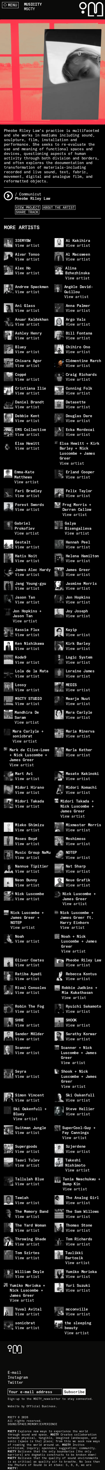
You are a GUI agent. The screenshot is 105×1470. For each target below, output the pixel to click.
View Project (27, 207)
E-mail (14, 1372)
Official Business (41, 1406)
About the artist (58, 207)
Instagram (18, 1377)
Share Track (27, 212)
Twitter (15, 1382)
